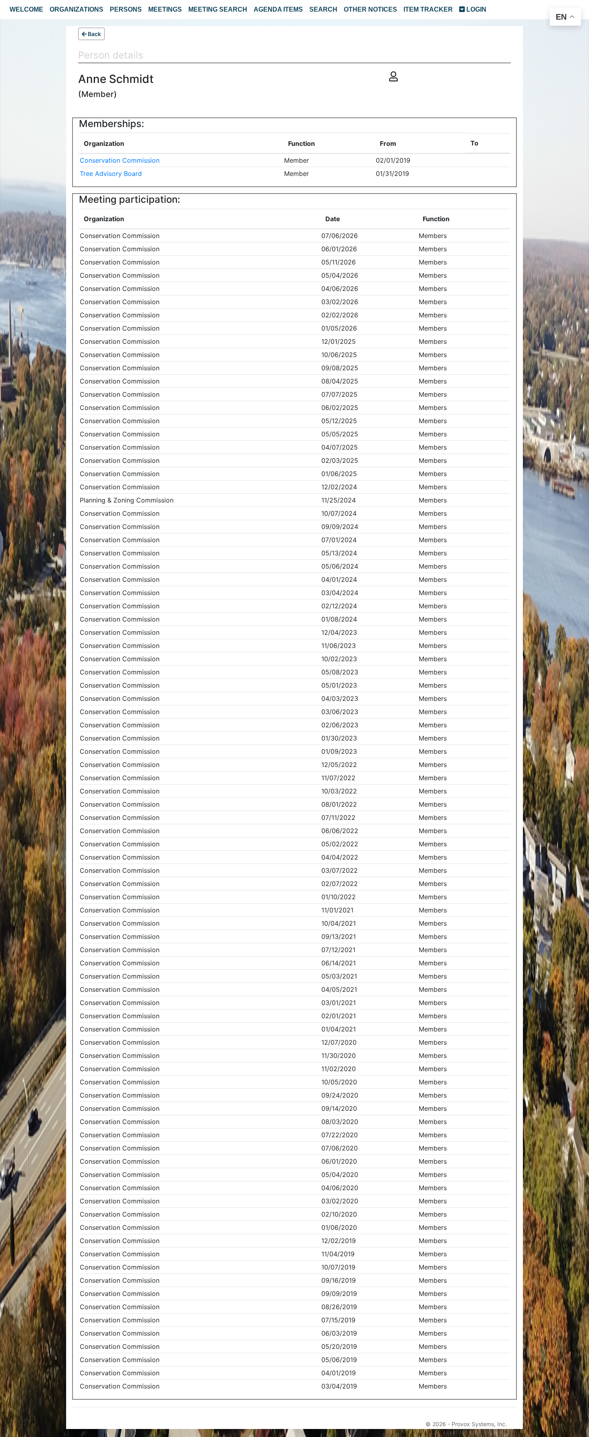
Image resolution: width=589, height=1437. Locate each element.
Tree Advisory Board (111, 174)
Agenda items (278, 9)
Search (323, 9)
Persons (126, 9)
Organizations (76, 9)
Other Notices (370, 9)
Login (475, 9)
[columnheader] (181, 143)
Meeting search (217, 9)
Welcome (26, 9)
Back (94, 33)
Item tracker (428, 9)
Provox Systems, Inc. (479, 1424)
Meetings (165, 9)
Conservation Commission (119, 160)
